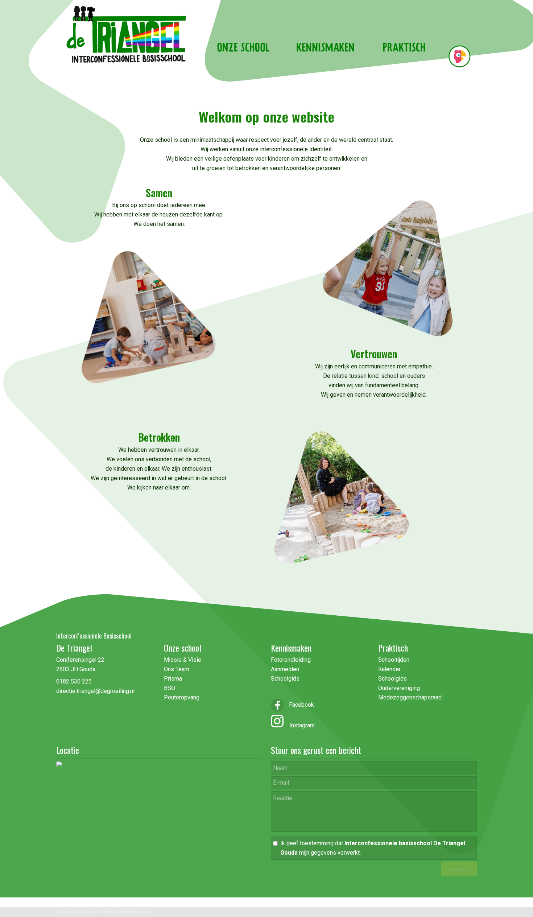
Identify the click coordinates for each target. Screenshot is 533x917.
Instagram (299, 725)
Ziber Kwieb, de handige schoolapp (125, 912)
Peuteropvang (181, 697)
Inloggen (63, 912)
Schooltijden (393, 659)
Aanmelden (285, 669)
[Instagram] (277, 725)
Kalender (389, 669)
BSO (169, 688)
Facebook (301, 704)
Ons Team (176, 669)
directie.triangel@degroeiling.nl (95, 690)
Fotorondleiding (291, 659)
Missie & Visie (183, 659)
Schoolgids (285, 678)
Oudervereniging (399, 688)
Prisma (173, 678)
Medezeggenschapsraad (410, 697)
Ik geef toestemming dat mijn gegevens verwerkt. (372, 848)
